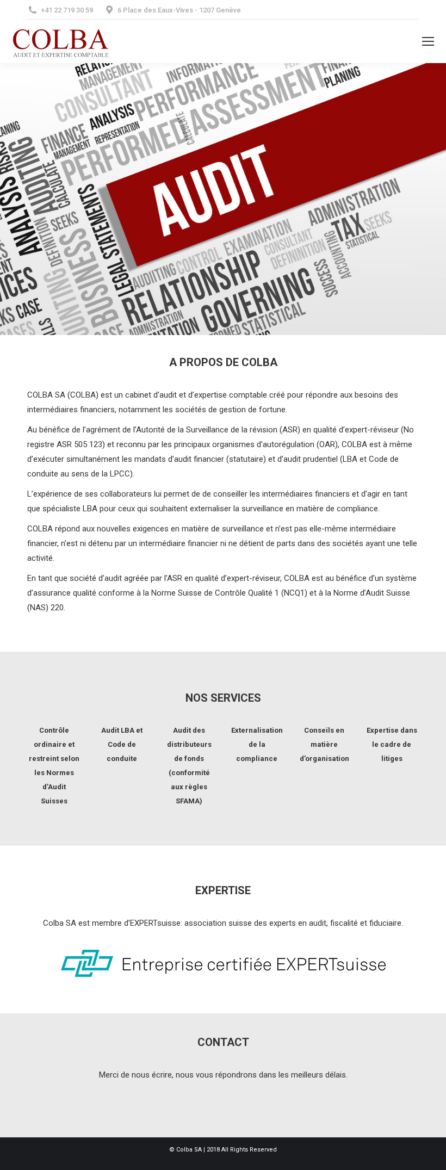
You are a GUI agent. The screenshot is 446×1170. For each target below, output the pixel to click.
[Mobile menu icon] (428, 41)
